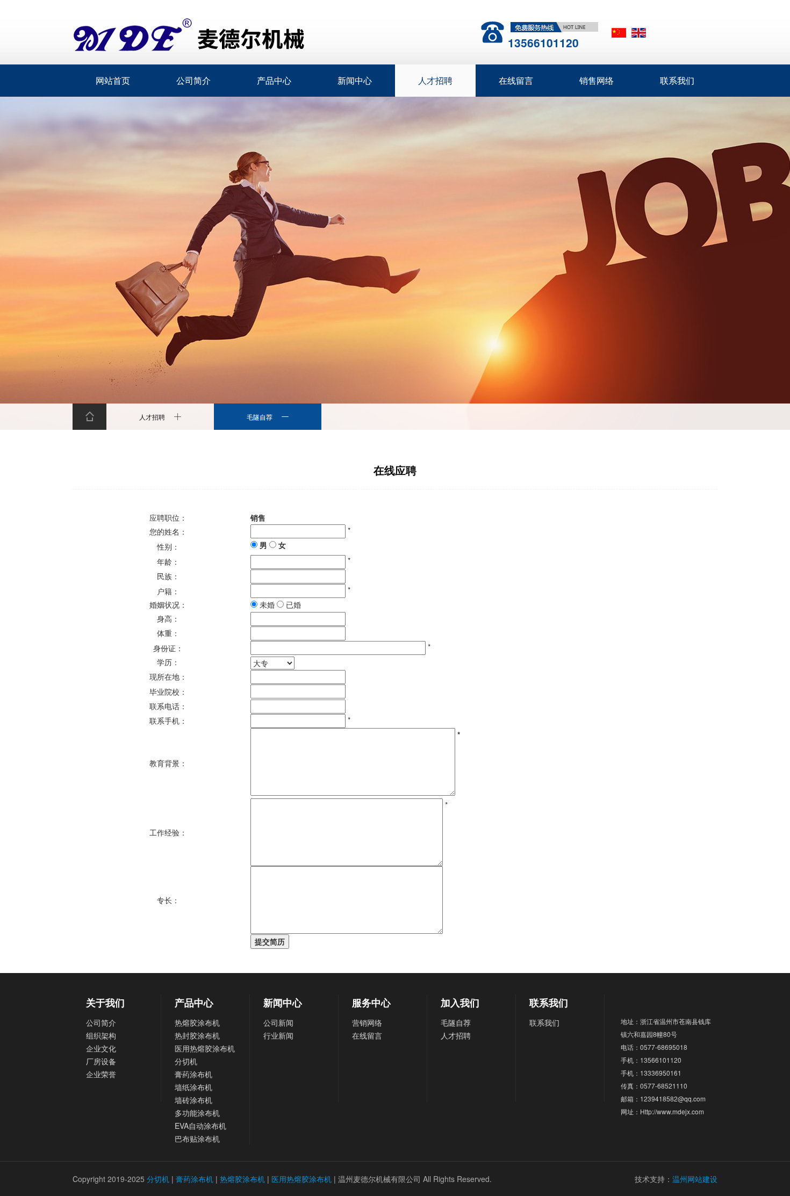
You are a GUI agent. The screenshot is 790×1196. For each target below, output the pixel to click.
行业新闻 (278, 1035)
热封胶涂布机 (197, 1035)
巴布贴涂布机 (197, 1138)
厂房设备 (101, 1061)
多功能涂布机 (197, 1112)
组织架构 (101, 1035)
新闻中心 (354, 80)
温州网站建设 (694, 1178)
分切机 (186, 1061)
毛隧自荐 (456, 1022)
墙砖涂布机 (193, 1099)
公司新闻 (278, 1022)
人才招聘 (435, 80)
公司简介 (193, 80)
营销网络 (367, 1022)
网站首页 (113, 80)
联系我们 (677, 80)
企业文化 (101, 1048)
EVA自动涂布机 (200, 1125)
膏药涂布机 (193, 1074)
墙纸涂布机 (193, 1087)
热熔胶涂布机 (197, 1022)
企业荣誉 (101, 1074)
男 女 (271, 544)
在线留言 (516, 80)
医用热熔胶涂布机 (205, 1048)
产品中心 (274, 80)
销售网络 (596, 80)
